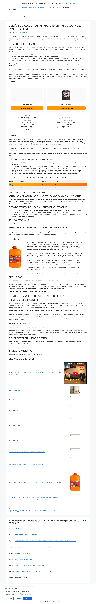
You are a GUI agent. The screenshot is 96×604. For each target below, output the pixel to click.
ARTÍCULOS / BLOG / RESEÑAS (65, 12)
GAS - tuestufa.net (20, 529)
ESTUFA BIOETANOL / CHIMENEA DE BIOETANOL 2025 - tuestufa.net (34, 571)
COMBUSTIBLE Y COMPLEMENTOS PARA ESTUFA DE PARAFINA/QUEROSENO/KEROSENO (35, 482)
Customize (9, 598)
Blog (11, 508)
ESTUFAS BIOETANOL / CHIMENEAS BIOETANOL (62, 7)
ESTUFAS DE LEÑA (56, 3)
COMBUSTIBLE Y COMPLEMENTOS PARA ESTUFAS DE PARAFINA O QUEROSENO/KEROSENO (32, 510)
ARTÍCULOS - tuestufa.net (22, 553)
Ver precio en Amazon (26, 108)
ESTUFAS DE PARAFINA (16, 440)
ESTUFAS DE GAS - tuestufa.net (24, 559)
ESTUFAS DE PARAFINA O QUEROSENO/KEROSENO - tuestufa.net (33, 547)
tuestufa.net (14, 10)
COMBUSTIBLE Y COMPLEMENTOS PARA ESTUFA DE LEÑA (26, 464)
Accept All (27, 598)
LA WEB (23, 16)
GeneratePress (56, 601)
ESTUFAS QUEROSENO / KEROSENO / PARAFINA (33, 7)
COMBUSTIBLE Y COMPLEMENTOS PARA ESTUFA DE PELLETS (27, 452)
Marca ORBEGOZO (14, 511)
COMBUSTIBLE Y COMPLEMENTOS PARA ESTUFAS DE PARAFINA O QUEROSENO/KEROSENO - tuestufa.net (45, 541)
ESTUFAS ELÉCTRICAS (42, 3)
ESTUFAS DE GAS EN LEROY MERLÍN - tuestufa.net (29, 565)
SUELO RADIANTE (25, 12)
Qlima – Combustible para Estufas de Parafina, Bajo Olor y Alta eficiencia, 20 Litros (60, 273)
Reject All (18, 598)
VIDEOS (79, 12)
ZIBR (63, 117)
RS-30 (68, 117)
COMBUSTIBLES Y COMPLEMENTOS (43, 12)
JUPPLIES (27, 115)
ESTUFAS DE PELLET (26, 3)
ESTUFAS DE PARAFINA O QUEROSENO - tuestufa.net (30, 535)
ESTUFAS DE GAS (70, 3)
